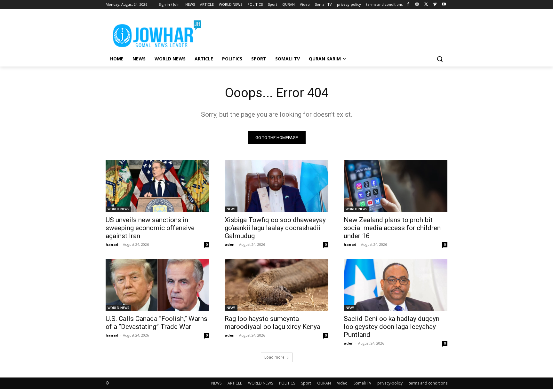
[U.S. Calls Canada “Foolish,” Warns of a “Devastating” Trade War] (157, 285)
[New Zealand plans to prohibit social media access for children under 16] (395, 186)
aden (230, 244)
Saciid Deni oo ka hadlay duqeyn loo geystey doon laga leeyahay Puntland (391, 326)
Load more (274, 357)
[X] (426, 4)
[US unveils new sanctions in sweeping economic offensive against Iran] (157, 186)
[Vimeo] (434, 4)
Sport (306, 383)
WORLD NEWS (118, 209)
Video (342, 383)
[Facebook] (408, 4)
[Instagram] (417, 4)
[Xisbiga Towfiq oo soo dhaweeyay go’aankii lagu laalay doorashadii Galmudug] (276, 186)
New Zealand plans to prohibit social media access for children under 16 (392, 228)
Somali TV (362, 383)
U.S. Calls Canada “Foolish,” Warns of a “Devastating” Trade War (156, 323)
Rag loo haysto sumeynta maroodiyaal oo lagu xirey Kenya (272, 323)
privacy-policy (390, 383)
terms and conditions (428, 383)
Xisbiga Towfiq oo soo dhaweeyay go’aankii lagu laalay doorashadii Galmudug (275, 228)
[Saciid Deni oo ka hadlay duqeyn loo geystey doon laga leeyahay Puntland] (395, 285)
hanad (112, 244)
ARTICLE (235, 383)
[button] (439, 58)
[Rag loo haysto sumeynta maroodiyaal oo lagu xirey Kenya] (276, 285)
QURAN (324, 383)
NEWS (231, 209)
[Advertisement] (324, 32)
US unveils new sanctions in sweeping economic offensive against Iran (150, 228)
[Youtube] (443, 4)
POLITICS (287, 383)
